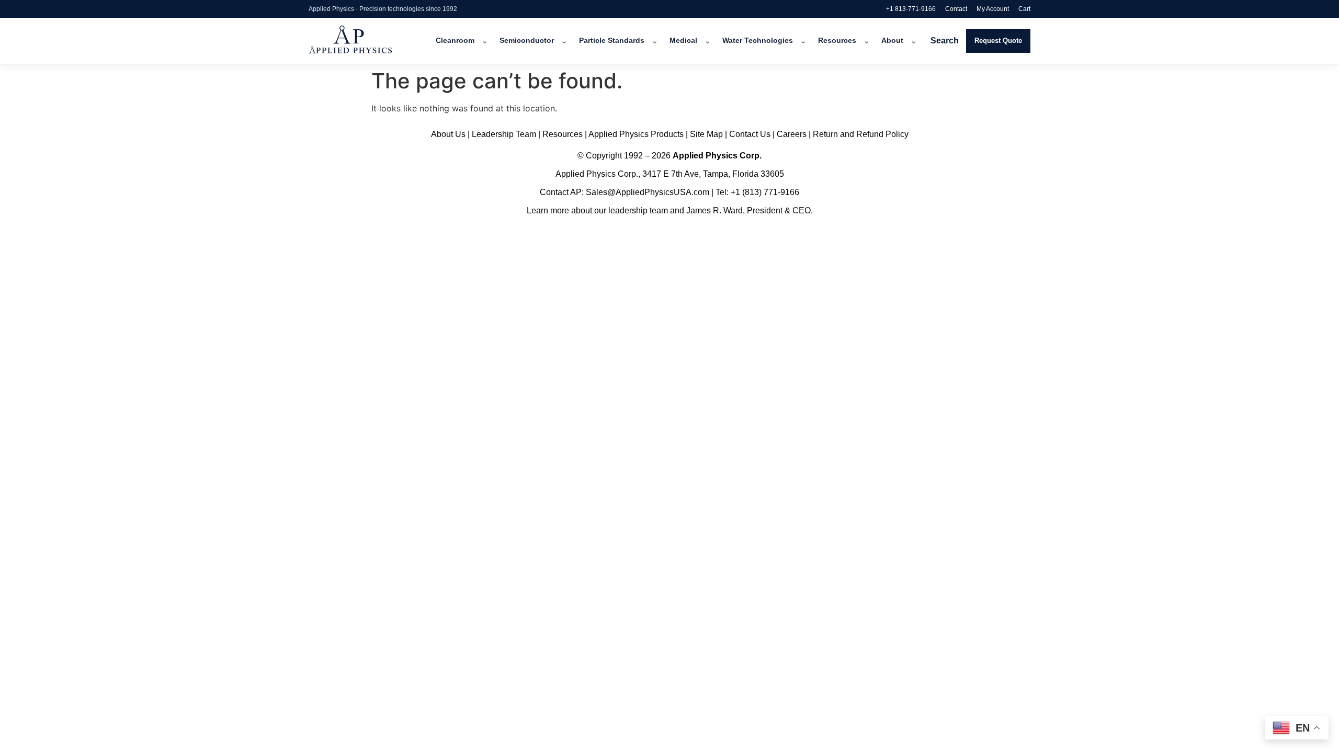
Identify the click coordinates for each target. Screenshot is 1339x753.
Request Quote (998, 40)
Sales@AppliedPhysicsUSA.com (647, 192)
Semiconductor (527, 40)
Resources (837, 40)
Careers (792, 134)
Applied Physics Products (636, 134)
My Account (993, 9)
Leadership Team (504, 134)
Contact (956, 9)
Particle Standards (611, 40)
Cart (1024, 9)
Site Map (706, 134)
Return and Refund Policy (861, 134)
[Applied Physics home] (365, 41)
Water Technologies (757, 40)
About (892, 40)
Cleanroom (455, 40)
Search (945, 40)
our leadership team (631, 210)
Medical (683, 40)
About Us (448, 134)
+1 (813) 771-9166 (765, 192)
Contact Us (749, 134)
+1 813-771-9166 (911, 9)
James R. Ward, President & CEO (748, 210)
